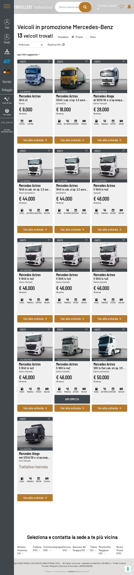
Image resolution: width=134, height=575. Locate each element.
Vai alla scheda (33, 140)
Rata (93, 36)
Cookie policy (60, 571)
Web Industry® (82, 571)
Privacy (48, 571)
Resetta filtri (55, 44)
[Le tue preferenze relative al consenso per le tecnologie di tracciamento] (128, 569)
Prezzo (79, 36)
